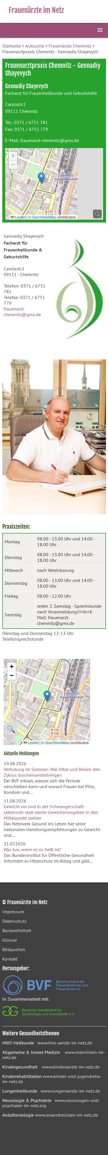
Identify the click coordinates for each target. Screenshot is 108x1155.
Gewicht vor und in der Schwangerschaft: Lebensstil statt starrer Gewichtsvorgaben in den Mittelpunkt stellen (51, 812)
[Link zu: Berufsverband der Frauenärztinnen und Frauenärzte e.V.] (45, 993)
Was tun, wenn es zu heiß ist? (32, 849)
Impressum (13, 911)
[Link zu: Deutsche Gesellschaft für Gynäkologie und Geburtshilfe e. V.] (38, 1017)
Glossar (9, 940)
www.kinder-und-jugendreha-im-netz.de (52, 1078)
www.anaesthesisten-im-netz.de (66, 1115)
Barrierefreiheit (16, 930)
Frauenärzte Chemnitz (70, 46)
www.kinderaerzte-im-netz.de (71, 1067)
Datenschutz (14, 921)
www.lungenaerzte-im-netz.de (70, 1091)
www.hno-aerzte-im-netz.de (64, 1043)
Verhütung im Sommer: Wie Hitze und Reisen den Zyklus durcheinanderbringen (52, 772)
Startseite (11, 46)
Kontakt (10, 959)
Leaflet (20, 217)
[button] (41, 178)
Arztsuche (34, 46)
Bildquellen (13, 949)
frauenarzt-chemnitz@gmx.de (49, 140)
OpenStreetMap (44, 217)
